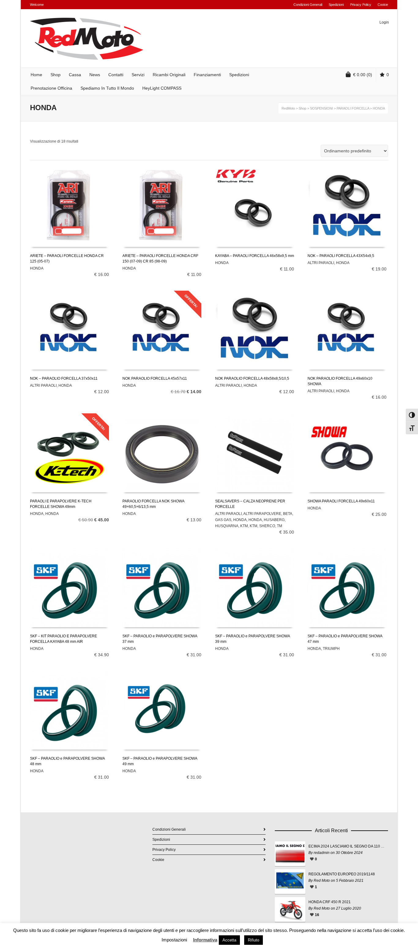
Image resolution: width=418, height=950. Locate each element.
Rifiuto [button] (253, 940)
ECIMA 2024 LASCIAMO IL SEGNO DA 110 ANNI (346, 846)
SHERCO (267, 526)
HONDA (36, 268)
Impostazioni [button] (174, 939)
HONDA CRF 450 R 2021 (329, 902)
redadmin (322, 853)
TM (279, 526)
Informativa (205, 939)
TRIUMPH (331, 648)
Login (384, 22)
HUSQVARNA (226, 526)
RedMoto (288, 108)
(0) (362, 74)
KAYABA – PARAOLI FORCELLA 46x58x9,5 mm (254, 256)
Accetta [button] (229, 940)
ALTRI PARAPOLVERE (262, 514)
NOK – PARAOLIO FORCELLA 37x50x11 (64, 378)
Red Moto (322, 880)
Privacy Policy (360, 4)
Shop (302, 108)
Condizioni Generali (307, 4)
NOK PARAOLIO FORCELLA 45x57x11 (154, 378)
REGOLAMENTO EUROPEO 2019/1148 (341, 874)
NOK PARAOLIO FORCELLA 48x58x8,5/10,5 (252, 378)
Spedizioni (336, 4)
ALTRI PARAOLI (321, 263)
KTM (244, 526)
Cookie (383, 4)
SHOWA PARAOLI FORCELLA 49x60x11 (341, 501)
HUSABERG (274, 520)
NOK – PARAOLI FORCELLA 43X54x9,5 (341, 256)
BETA (287, 514)
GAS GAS (223, 520)
